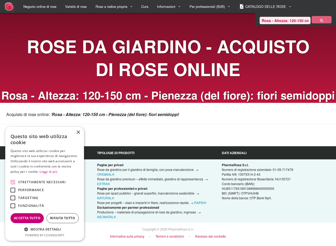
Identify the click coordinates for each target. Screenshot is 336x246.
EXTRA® (103, 183)
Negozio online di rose (39, 6)
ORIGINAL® (105, 174)
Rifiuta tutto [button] (62, 218)
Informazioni (166, 6)
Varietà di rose (76, 6)
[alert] (44, 184)
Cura (144, 6)
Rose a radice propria (111, 6)
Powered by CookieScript (44, 235)
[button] (44, 229)
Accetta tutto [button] (27, 218)
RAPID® (200, 202)
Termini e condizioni (169, 236)
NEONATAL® (106, 216)
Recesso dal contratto (210, 236)
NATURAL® (105, 198)
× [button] (78, 132)
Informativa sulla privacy (127, 236)
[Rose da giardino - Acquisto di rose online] (322, 19)
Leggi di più (48, 171)
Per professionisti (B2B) (207, 6)
